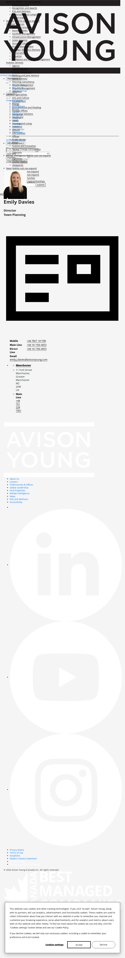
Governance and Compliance (27, 14)
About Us (10, 1)
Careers (14, 481)
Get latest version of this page (25, 864)
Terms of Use (16, 852)
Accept (79, 944)
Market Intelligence (16, 155)
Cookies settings (54, 944)
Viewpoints (17, 165)
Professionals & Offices (21, 484)
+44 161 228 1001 (18, 406)
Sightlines (17, 158)
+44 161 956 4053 (36, 345)
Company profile (20, 4)
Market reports (19, 161)
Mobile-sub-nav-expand (28, 1)
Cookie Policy (61, 927)
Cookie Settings (17, 861)
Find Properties (17, 490)
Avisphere (15, 855)
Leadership (18, 17)
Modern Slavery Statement (23, 858)
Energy (15, 104)
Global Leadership (19, 487)
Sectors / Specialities (16, 94)
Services (10, 20)
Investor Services (14, 62)
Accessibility (16, 502)
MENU (3, 194)
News (9, 168)
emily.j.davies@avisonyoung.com (28, 359)
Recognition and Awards (24, 8)
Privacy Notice (17, 849)
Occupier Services (15, 24)
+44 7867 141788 (36, 341)
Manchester (23, 365)
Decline (103, 944)
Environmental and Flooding (26, 107)
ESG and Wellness (21, 11)
